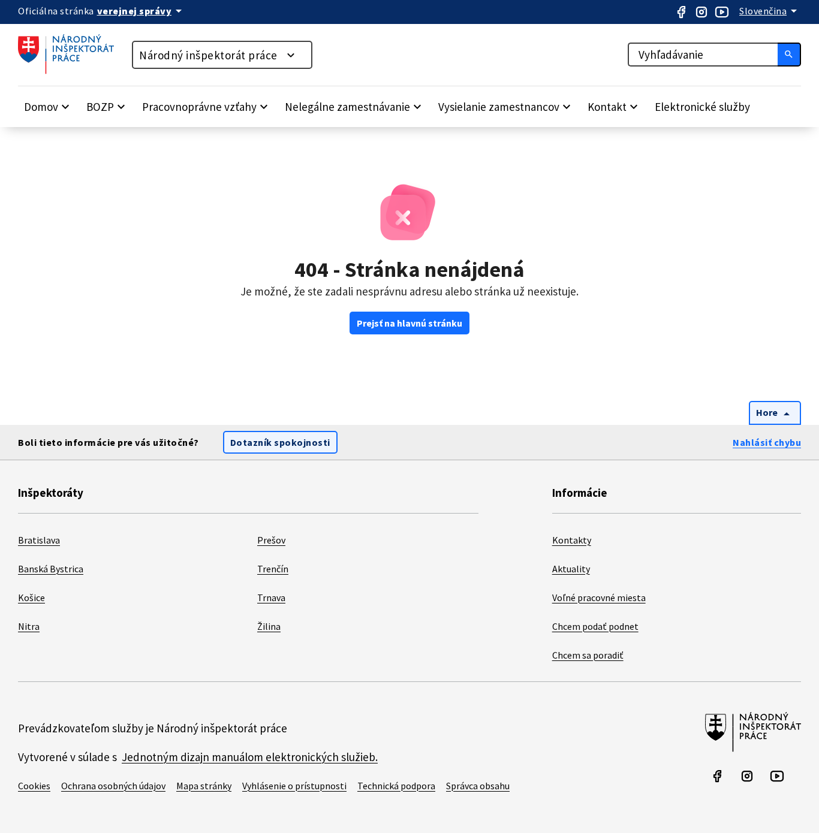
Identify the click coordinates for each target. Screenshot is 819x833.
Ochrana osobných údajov (113, 786)
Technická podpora (396, 786)
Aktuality (571, 569)
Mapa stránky (203, 786)
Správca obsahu (478, 786)
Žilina (269, 626)
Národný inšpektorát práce (208, 55)
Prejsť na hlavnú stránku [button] (409, 323)
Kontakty (571, 540)
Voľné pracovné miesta (599, 597)
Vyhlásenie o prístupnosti (294, 786)
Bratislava (39, 540)
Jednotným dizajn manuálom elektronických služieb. (250, 757)
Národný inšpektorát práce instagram (701, 12)
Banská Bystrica (50, 569)
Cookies (34, 786)
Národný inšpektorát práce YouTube (722, 12)
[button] (48, 106)
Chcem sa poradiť (588, 655)
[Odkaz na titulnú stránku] (72, 71)
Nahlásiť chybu (767, 442)
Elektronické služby (702, 106)
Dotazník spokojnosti (280, 442)
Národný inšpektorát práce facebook (681, 12)
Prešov (271, 540)
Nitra (29, 626)
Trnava (271, 597)
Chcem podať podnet (595, 626)
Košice (31, 597)
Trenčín (272, 569)
